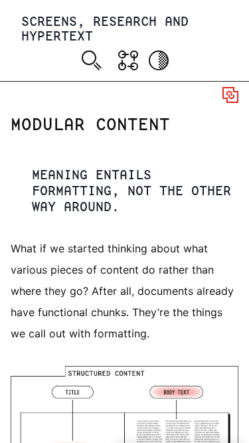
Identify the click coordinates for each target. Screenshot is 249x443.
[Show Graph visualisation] (128, 60)
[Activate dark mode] (159, 60)
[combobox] (94, 62)
